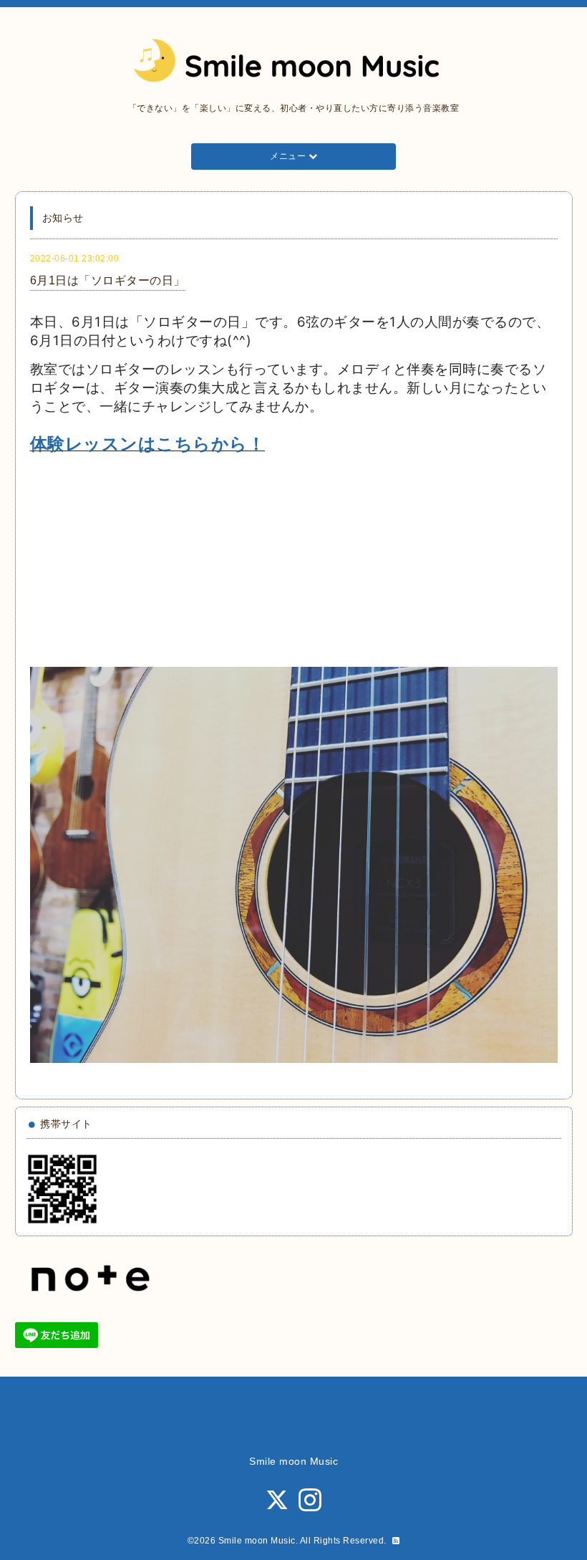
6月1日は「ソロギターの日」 (107, 280)
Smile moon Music (257, 1541)
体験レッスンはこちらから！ (148, 443)
